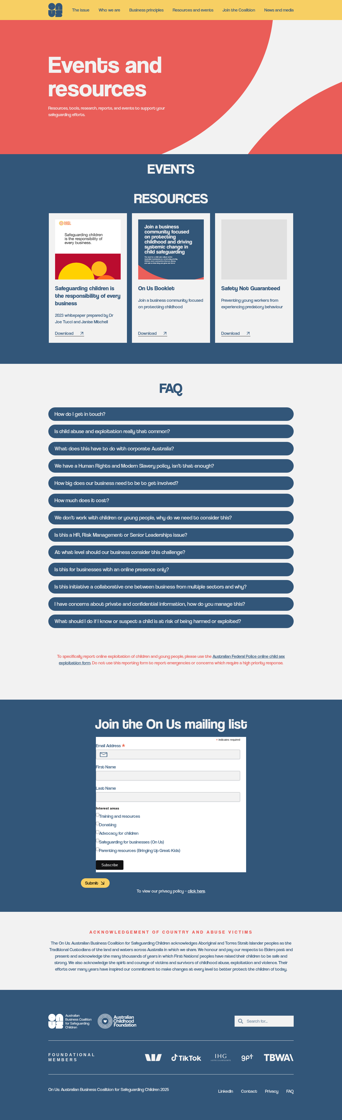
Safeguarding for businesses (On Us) (131, 842)
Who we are (109, 10)
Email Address (110, 745)
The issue (80, 10)
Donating (107, 824)
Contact (249, 1091)
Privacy (271, 1091)
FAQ (290, 1091)
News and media (279, 10)
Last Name (106, 788)
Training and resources (119, 816)
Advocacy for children (118, 833)
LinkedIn (225, 1091)
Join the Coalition (239, 10)
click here (196, 891)
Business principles (146, 10)
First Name (106, 766)
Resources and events (193, 10)
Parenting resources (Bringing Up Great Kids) (140, 850)
